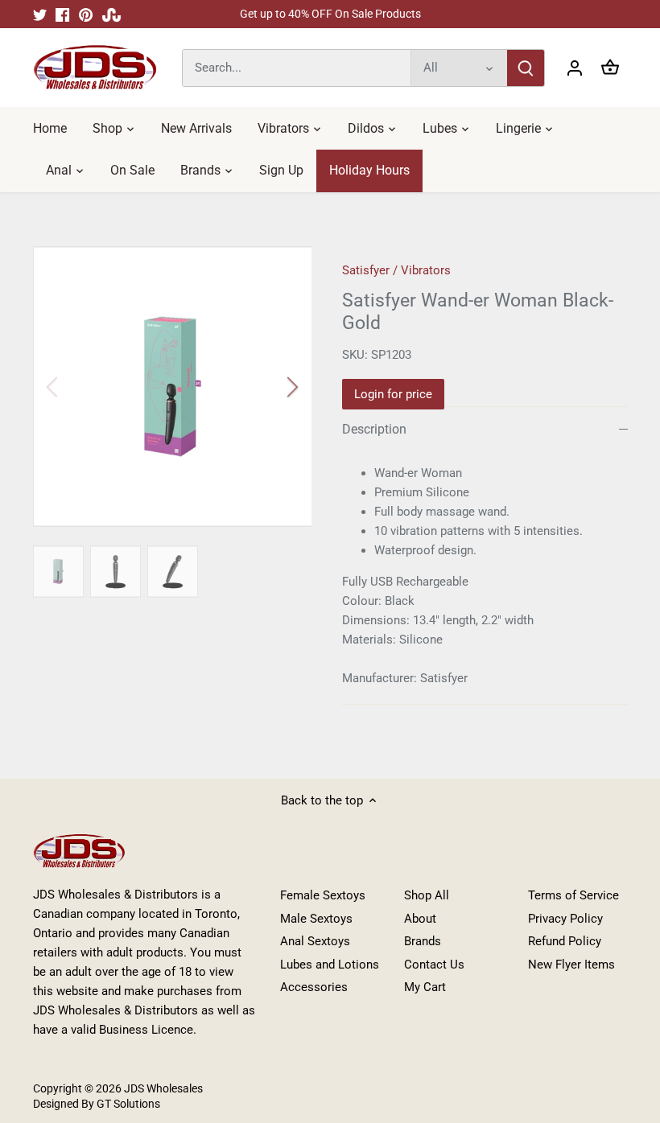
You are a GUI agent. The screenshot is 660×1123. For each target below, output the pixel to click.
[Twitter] (40, 14)
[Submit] (525, 68)
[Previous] (73, 387)
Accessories (314, 987)
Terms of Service (573, 895)
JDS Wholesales (163, 1088)
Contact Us (434, 964)
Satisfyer (366, 270)
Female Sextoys (322, 895)
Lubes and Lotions (329, 964)
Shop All (426, 895)
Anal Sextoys (315, 941)
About (420, 918)
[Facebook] (62, 14)
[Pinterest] (86, 14)
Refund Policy (564, 941)
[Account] (574, 68)
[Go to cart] (610, 68)
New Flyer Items (571, 964)
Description (374, 429)
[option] (172, 386)
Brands (422, 941)
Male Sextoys (316, 918)
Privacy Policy (565, 918)
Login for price (393, 394)
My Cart (425, 987)
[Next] (271, 387)
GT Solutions (127, 1103)
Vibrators (426, 270)
